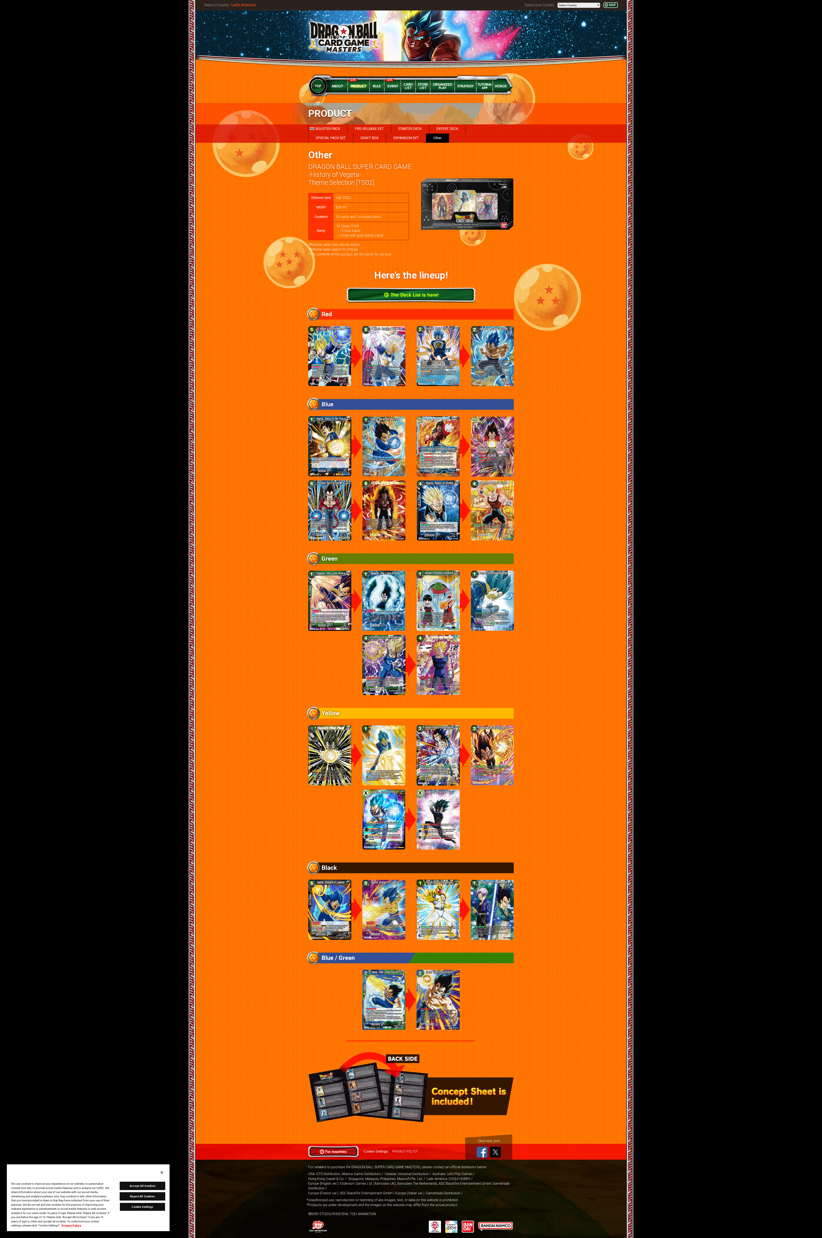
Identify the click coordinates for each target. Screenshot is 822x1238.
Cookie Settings (376, 1151)
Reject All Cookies (142, 1196)
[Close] (162, 1172)
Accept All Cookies (142, 1185)
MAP (612, 5)
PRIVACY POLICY (405, 1151)
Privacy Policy (71, 1225)
